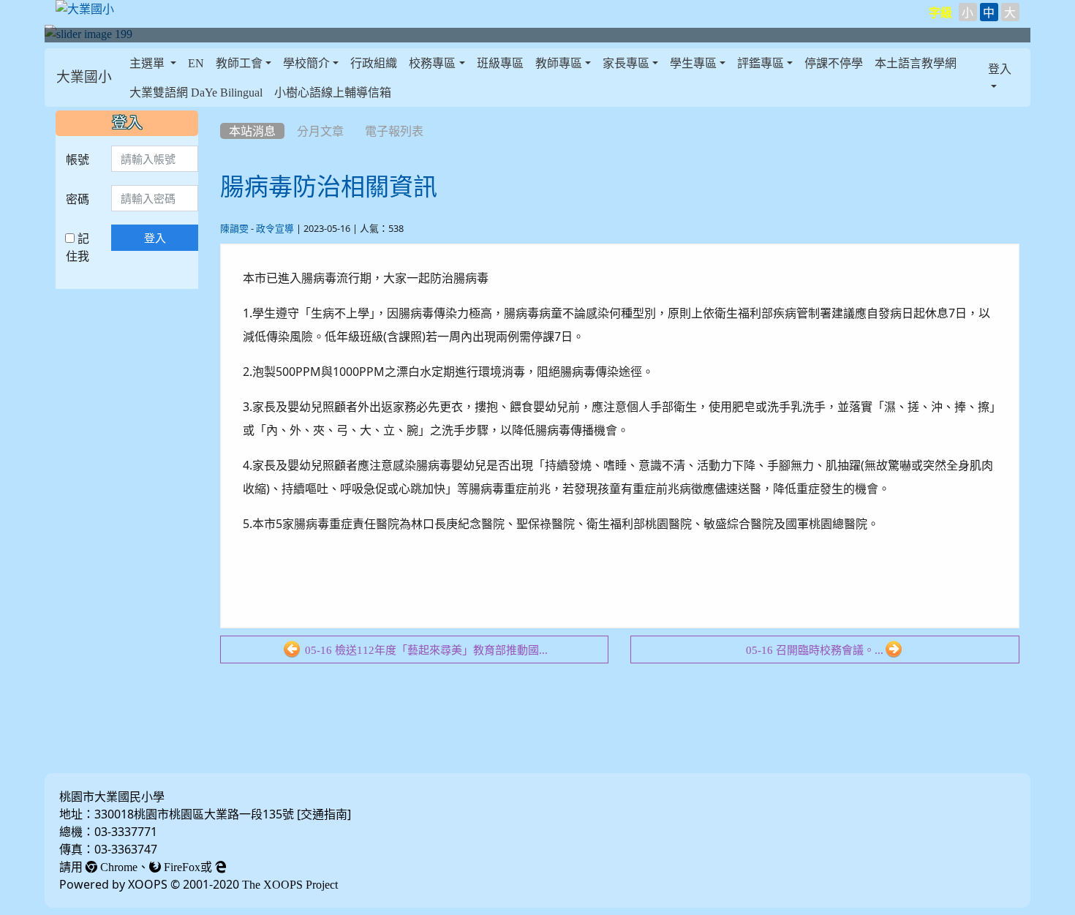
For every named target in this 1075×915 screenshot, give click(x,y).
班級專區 (500, 63)
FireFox (180, 867)
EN (196, 63)
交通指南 (324, 814)
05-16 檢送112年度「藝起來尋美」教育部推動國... (425, 649)
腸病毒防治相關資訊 (328, 187)
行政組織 (373, 63)
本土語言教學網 (916, 63)
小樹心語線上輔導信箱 (332, 92)
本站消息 (252, 131)
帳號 (77, 159)
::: (127, 77)
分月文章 (320, 131)
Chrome (117, 867)
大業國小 (84, 77)
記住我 (77, 247)
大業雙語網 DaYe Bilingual (196, 92)
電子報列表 (394, 131)
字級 (940, 12)
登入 (155, 237)
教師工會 (239, 63)
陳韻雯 (234, 228)
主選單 (148, 63)
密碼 (77, 199)
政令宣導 (275, 228)
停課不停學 (833, 63)
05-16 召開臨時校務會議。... (814, 649)
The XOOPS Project (290, 884)
